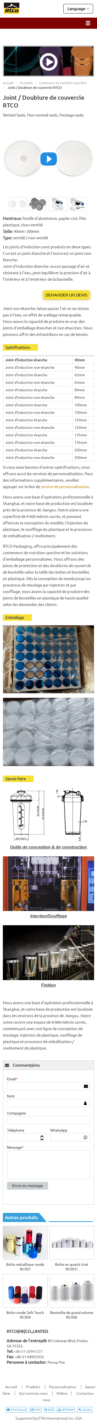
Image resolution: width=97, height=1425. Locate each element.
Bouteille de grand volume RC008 (71, 1315)
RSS (50, 1409)
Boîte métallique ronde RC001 (25, 1266)
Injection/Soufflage (48, 916)
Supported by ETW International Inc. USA (49, 1418)
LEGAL (86, 1409)
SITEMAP (67, 1409)
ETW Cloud (18, 1409)
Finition (48, 985)
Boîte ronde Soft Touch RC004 (25, 1315)
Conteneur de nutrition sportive (63, 83)
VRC (37, 1409)
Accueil (8, 83)
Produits (26, 83)
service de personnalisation (65, 486)
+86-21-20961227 (28, 1351)
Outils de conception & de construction (48, 847)
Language (77, 8)
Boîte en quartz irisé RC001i (71, 1266)
